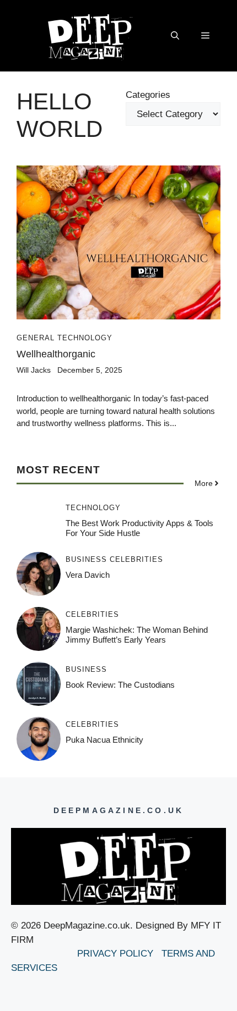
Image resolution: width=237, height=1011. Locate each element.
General (36, 337)
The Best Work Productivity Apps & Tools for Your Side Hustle (139, 528)
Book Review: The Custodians (120, 684)
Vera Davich (88, 574)
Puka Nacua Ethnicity (104, 739)
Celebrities (136, 559)
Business (86, 559)
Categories (148, 95)
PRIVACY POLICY (116, 953)
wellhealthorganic (56, 354)
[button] (175, 35)
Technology (84, 337)
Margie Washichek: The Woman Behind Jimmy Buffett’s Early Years (137, 634)
